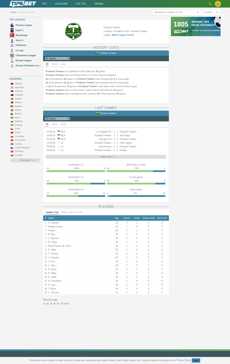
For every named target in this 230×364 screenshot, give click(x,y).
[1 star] (44, 303)
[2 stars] (48, 303)
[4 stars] (55, 303)
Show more (25, 160)
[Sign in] (218, 4)
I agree (196, 360)
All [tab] (47, 64)
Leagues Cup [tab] (52, 212)
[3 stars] (51, 303)
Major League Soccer (123, 35)
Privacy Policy (183, 360)
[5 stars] (58, 303)
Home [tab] (54, 64)
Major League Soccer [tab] (72, 212)
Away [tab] (63, 64)
